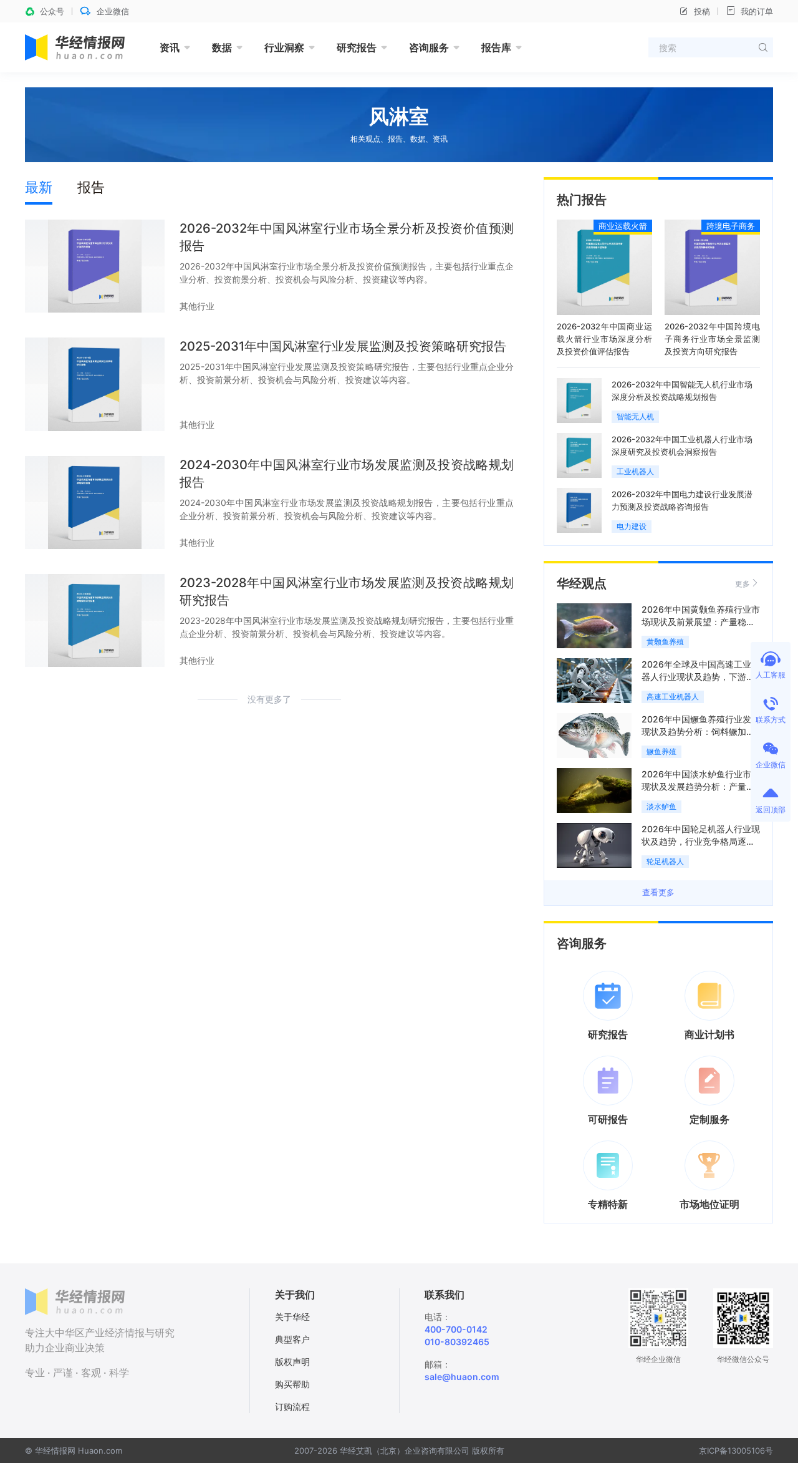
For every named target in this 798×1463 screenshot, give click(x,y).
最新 (38, 187)
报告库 (496, 47)
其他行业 (197, 306)
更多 (742, 583)
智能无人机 (635, 416)
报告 (91, 187)
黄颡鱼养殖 (665, 641)
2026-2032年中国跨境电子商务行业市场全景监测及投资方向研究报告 (712, 338)
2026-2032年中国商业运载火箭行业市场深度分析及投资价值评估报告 (604, 338)
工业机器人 (635, 471)
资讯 (170, 47)
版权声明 (292, 1361)
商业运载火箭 (622, 226)
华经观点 (582, 583)
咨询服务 (429, 47)
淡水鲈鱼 (661, 806)
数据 (222, 47)
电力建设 (632, 526)
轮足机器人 (665, 861)
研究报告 (357, 47)
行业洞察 (284, 47)
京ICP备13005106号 (736, 1451)
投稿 (702, 11)
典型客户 (292, 1339)
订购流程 (292, 1406)
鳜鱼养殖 (661, 751)
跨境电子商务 (730, 226)
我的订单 (757, 11)
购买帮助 (292, 1384)
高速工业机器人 (673, 696)
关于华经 (292, 1316)
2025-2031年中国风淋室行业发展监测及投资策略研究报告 (343, 346)
